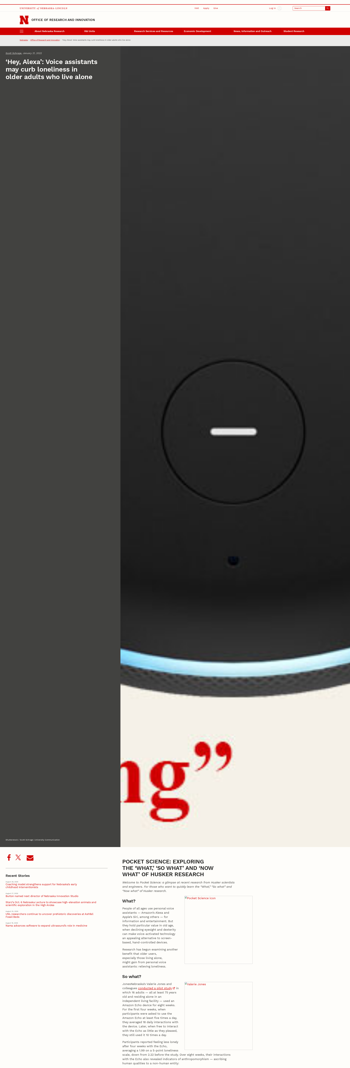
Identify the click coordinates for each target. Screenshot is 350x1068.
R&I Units (89, 31)
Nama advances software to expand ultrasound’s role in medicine (46, 925)
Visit (196, 8)
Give (215, 8)
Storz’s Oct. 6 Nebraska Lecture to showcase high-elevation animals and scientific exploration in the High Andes (51, 904)
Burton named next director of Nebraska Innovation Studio (42, 896)
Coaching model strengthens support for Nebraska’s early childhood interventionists (41, 886)
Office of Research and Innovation (63, 20)
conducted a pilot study (155, 988)
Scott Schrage (13, 53)
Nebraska (24, 40)
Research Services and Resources (153, 31)
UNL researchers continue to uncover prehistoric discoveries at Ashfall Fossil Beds (49, 915)
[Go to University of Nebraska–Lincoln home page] (24, 19)
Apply (206, 8)
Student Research (294, 31)
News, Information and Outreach (253, 31)
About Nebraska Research (50, 31)
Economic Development (197, 31)
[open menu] (26, 31)
